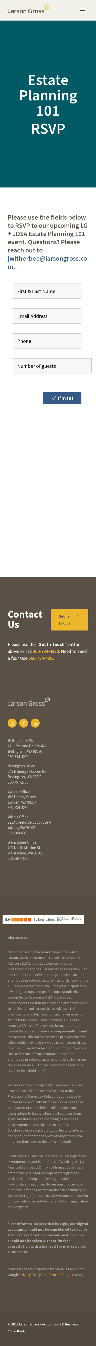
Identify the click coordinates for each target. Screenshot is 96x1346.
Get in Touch (64, 620)
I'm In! (65, 398)
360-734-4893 (41, 658)
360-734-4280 (46, 651)
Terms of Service (61, 1274)
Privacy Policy (30, 1274)
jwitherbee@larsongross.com (47, 262)
